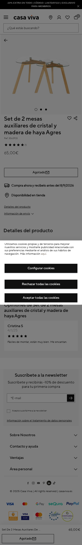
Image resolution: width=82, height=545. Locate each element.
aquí (43, 254)
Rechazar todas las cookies (41, 284)
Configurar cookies (41, 268)
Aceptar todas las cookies (41, 298)
